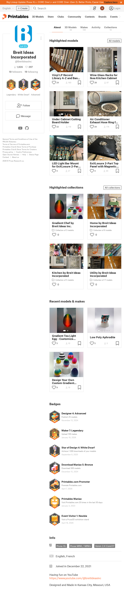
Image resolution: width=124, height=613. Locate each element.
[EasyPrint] (94, 8)
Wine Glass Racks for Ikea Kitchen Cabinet (104, 76)
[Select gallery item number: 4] (70, 70)
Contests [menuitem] (90, 16)
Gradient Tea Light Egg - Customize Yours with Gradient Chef (65, 337)
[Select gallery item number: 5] (71, 158)
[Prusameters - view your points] (102, 8)
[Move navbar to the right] (119, 16)
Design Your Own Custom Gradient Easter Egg (63, 381)
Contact (6, 157)
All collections (112, 187)
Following (31, 71)
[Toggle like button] (54, 82)
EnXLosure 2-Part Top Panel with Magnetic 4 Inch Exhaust (104, 165)
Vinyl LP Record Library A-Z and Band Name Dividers (65, 76)
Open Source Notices (11, 154)
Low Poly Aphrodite (102, 337)
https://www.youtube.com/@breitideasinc (75, 578)
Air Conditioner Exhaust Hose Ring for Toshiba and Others (104, 121)
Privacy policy (8, 152)
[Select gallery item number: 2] (65, 70)
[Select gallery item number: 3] (67, 70)
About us (15, 157)
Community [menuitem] (74, 16)
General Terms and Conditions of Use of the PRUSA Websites (20, 140)
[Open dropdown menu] (41, 37)
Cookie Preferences (24, 152)
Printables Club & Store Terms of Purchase (19, 147)
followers (15, 71)
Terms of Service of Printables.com (16, 144)
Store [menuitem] (51, 16)
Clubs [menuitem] (60, 16)
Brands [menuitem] (102, 16)
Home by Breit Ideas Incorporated (103, 224)
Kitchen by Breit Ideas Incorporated (66, 274)
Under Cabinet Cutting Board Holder (66, 121)
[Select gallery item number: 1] (62, 70)
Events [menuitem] (114, 16)
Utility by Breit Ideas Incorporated (103, 274)
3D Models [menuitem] (38, 16)
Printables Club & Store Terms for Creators (20, 149)
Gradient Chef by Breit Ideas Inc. (63, 224)
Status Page (34, 154)
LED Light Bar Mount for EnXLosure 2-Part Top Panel (65, 165)
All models (114, 40)
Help (24, 154)
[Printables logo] (15, 16)
